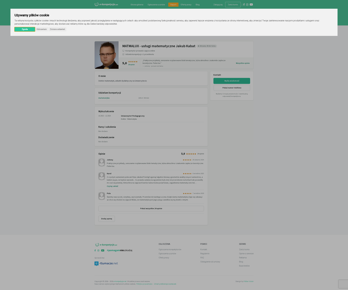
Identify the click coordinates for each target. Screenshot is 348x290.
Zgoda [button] (25, 29)
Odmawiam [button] (42, 29)
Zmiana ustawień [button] (57, 29)
